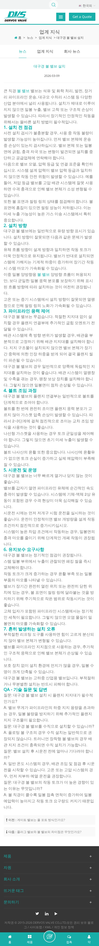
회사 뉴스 (72, 51)
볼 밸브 (24, 90)
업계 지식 (45, 37)
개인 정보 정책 (64, 927)
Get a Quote (82, 16)
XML (48, 927)
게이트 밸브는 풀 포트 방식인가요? (41, 820)
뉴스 (30, 37)
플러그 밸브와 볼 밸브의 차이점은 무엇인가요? (49, 832)
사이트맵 (36, 927)
